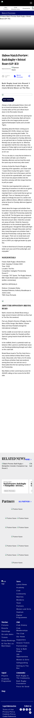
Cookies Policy (9, 714)
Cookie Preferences (9, 716)
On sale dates (7, 634)
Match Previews (8, 13)
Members (20, 600)
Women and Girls (23, 609)
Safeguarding (22, 663)
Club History (21, 625)
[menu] (31, 3)
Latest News (21, 584)
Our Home (20, 636)
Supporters (21, 640)
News (18, 581)
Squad (4, 673)
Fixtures (5, 625)
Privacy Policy (9, 712)
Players (5, 676)
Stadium (19, 612)
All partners (24, 501)
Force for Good (22, 686)
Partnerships (21, 646)
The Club (20, 633)
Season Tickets (23, 643)
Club (18, 590)
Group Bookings (8, 640)
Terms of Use (8, 709)
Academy (20, 587)
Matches (20, 597)
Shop (3, 691)
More (27, 459)
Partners (20, 606)
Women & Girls (22, 660)
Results (5, 628)
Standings (6, 631)
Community (21, 594)
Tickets (5, 637)
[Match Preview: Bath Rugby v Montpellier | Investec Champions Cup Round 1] (15, 478)
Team (18, 603)
